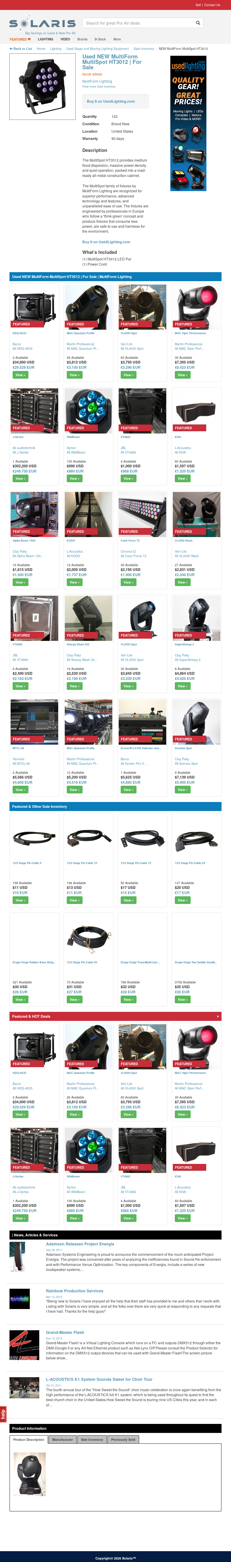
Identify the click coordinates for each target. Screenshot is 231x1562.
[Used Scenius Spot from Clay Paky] (196, 723)
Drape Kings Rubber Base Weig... (34, 962)
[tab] (28, 1439)
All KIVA (180, 452)
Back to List (22, 48)
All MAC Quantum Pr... (83, 348)
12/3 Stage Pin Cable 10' (82, 863)
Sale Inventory (144, 48)
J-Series (18, 437)
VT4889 (17, 644)
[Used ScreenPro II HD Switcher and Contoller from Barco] (142, 723)
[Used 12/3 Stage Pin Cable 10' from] (88, 838)
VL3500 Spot (129, 644)
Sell (198, 4)
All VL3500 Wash (187, 556)
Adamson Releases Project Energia (80, 1244)
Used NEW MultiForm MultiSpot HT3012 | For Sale (111, 61)
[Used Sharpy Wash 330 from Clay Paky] (88, 619)
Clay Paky (20, 551)
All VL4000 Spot (132, 348)
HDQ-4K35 (19, 333)
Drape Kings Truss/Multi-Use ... (140, 962)
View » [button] (20, 375)
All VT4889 (20, 659)
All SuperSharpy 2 (188, 659)
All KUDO (73, 556)
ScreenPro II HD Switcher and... (141, 748)
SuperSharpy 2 (184, 644)
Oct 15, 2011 (54, 1385)
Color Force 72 (130, 540)
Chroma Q (128, 551)
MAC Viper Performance (190, 333)
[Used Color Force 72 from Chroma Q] (142, 516)
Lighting (55, 48)
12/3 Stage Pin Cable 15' (136, 863)
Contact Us (212, 4)
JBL (123, 447)
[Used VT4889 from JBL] (34, 619)
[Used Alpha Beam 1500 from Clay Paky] (34, 516)
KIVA (178, 437)
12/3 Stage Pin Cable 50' (82, 962)
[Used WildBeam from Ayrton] (88, 412)
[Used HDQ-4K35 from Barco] (34, 308)
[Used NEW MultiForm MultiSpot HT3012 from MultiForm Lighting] (42, 117)
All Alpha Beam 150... (28, 556)
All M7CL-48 (21, 763)
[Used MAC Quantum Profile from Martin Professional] (88, 308)
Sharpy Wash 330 (78, 644)
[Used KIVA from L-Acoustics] (196, 412)
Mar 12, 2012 (54, 1297)
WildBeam (73, 437)
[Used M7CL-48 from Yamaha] (34, 723)
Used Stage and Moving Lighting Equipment (97, 48)
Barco (17, 344)
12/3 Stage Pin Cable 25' (190, 863)
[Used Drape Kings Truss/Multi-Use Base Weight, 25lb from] (142, 937)
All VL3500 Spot (132, 659)
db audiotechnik (24, 447)
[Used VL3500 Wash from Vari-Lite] (196, 516)
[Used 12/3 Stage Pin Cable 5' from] (34, 838)
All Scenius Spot (186, 763)
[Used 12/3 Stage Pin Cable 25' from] (196, 838)
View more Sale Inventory (99, 86)
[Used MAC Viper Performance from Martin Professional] (196, 308)
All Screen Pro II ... (134, 763)
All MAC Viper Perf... (189, 348)
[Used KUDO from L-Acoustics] (88, 516)
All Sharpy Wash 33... (82, 659)
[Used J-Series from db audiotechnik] (34, 412)
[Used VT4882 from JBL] (142, 412)
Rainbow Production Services (74, 1291)
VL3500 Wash (183, 540)
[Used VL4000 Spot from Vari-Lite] (142, 308)
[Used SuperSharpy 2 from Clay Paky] (196, 619)
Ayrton (71, 447)
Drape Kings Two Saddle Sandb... (196, 962)
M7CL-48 (18, 748)
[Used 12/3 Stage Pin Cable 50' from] (88, 937)
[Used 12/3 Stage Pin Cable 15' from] (142, 838)
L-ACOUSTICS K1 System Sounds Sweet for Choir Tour (99, 1379)
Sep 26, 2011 (54, 1250)
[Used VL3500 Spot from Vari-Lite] (142, 619)
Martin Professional (80, 344)
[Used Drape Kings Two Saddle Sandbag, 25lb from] (196, 937)
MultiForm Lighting (97, 81)
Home (41, 48)
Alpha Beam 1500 (24, 540)
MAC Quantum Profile (81, 333)
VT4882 (125, 437)
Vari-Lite (126, 344)
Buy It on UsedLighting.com (111, 101)
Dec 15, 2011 (54, 1338)
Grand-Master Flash (65, 1332)
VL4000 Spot (129, 333)
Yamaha (18, 759)
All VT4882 (128, 452)
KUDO (71, 540)
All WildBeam (76, 452)
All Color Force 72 (133, 556)
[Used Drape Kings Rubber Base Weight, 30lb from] (34, 937)
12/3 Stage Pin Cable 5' (27, 863)
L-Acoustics (183, 447)
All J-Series (21, 452)
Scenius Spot (183, 748)
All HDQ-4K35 (22, 348)
